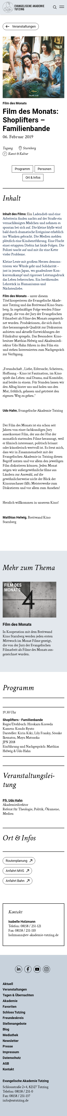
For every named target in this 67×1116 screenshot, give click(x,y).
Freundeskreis (13, 1018)
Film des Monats (15, 103)
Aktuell (8, 984)
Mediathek (10, 1035)
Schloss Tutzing (14, 1012)
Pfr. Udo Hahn (13, 800)
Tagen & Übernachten (18, 995)
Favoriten (9, 1006)
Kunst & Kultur (18, 153)
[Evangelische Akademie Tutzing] (23, 12)
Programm (22, 169)
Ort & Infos (33, 177)
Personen (44, 169)
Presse (8, 1046)
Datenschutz (12, 1058)
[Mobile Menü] (61, 7)
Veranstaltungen (15, 989)
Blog (6, 1029)
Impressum (11, 1052)
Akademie (10, 1001)
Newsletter (11, 1041)
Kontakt (8, 1069)
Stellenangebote (14, 1023)
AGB (6, 1063)
